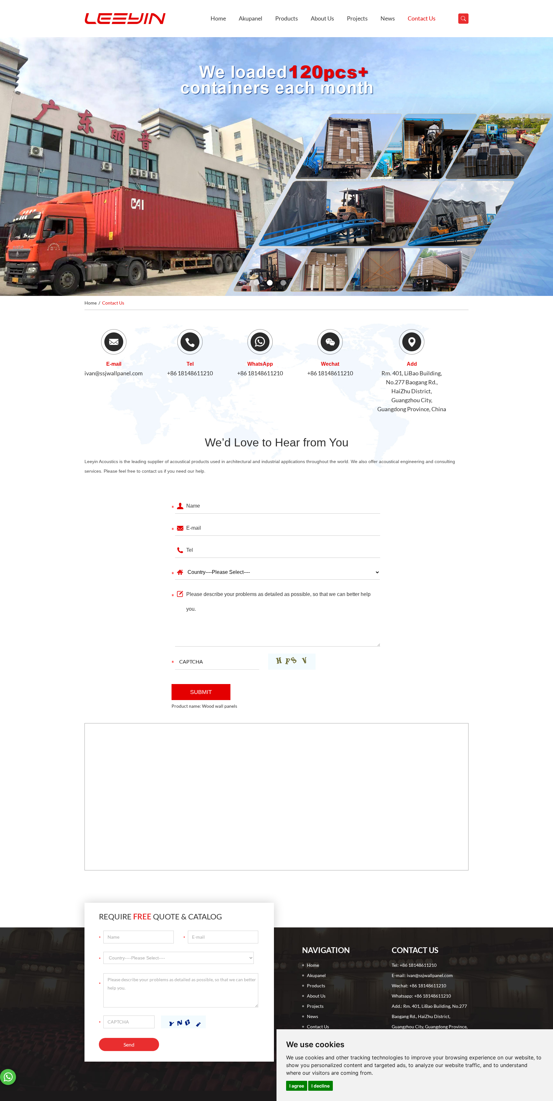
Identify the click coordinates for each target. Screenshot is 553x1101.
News (388, 18)
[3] (283, 283)
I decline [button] (320, 1086)
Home (218, 18)
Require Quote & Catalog (160, 916)
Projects (357, 18)
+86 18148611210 (190, 373)
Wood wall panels (219, 706)
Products (286, 18)
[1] (256, 283)
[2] (270, 283)
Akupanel (250, 18)
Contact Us (422, 18)
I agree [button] (296, 1086)
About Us (322, 18)
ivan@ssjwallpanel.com (113, 373)
